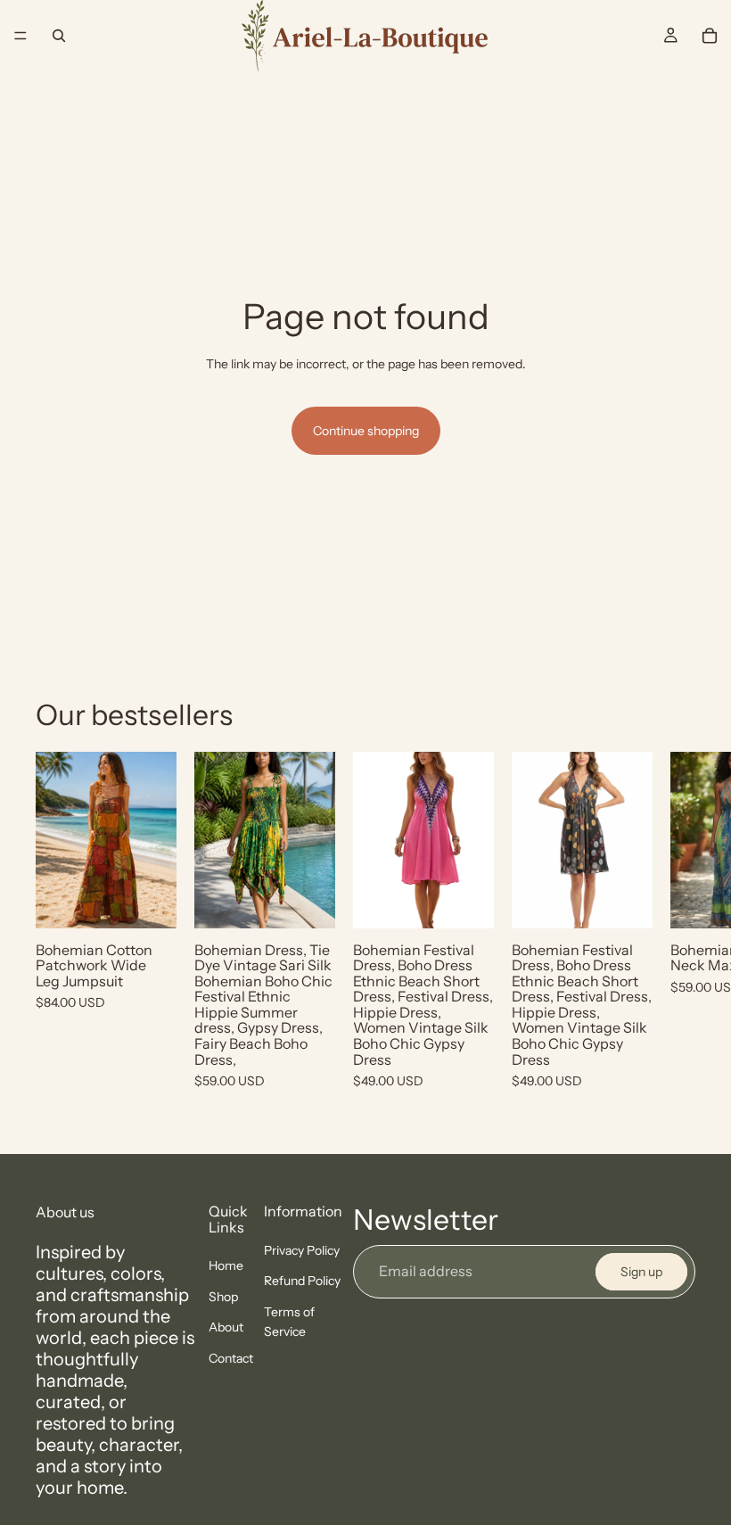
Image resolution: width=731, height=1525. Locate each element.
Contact (231, 1357)
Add (164, 901)
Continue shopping (366, 431)
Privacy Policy (302, 1250)
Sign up (641, 1272)
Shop (223, 1297)
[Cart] (709, 35)
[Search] (58, 35)
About (226, 1327)
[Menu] (20, 35)
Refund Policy (302, 1281)
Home (226, 1265)
